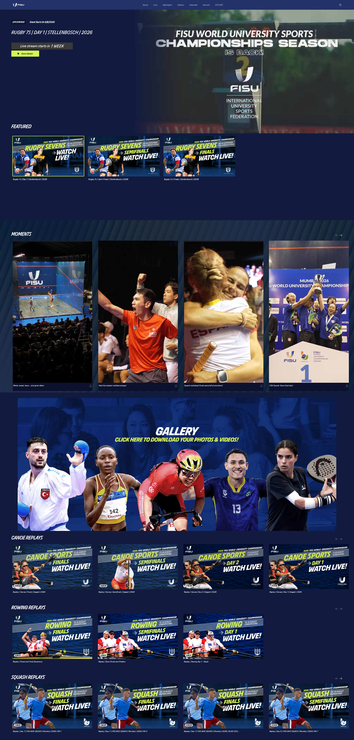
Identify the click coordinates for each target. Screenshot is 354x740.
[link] (18, 5)
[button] (340, 5)
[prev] (337, 235)
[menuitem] (145, 4)
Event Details (27, 53)
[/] (18, 7)
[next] (341, 235)
